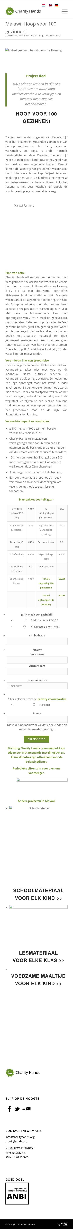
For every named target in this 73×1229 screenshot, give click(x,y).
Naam (37, 649)
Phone (37, 713)
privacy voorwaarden (52, 699)
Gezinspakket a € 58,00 (44, 620)
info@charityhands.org (20, 1137)
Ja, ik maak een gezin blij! (37, 614)
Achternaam (37, 665)
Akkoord (45, 704)
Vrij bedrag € (37, 635)
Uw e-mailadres (37, 680)
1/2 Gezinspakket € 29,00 (44, 626)
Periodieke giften (24, 768)
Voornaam (37, 654)
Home (26, 35)
